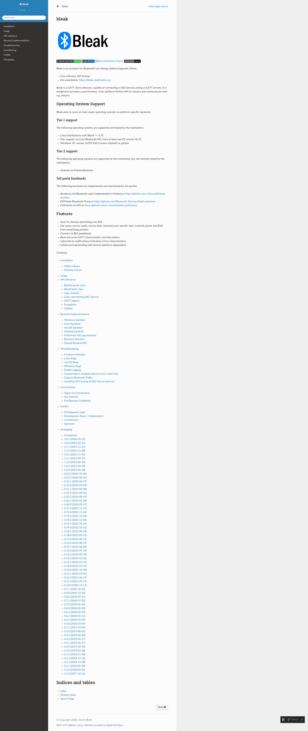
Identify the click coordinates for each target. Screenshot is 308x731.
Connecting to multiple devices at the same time (91, 374)
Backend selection (74, 339)
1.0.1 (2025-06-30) (74, 466)
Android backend (73, 331)
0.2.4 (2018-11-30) (74, 654)
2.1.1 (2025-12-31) (74, 447)
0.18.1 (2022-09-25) (75, 531)
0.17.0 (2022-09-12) (75, 539)
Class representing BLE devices (81, 297)
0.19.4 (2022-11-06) (75, 512)
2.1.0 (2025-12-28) (74, 450)
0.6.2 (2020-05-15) (74, 616)
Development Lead (74, 412)
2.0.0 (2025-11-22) (74, 454)
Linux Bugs (70, 358)
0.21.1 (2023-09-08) (75, 489)
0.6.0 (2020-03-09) (74, 623)
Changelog (9, 59)
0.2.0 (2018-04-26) (74, 670)
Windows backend (74, 320)
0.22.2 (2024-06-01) (75, 477)
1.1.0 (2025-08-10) (74, 462)
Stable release (72, 266)
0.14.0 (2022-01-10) (75, 566)
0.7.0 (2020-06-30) (74, 604)
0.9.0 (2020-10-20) (74, 593)
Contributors (71, 420)
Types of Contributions (77, 393)
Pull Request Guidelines (77, 400)
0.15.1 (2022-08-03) (75, 547)
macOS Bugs (71, 362)
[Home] (57, 6)
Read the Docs (115, 725)
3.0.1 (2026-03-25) (74, 439)
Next (161, 707)
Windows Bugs (72, 366)
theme (88, 725)
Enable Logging (72, 370)
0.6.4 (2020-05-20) (74, 608)
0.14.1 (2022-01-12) (75, 562)
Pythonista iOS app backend (80, 335)
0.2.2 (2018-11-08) (74, 662)
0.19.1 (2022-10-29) (75, 523)
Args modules (71, 293)
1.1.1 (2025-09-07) (74, 458)
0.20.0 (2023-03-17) (75, 504)
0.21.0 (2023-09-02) (75, 493)
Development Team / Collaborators (83, 416)
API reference (10, 36)
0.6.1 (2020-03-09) (74, 620)
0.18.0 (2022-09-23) (75, 535)
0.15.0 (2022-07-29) (75, 550)
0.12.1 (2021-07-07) (75, 573)
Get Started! (71, 397)
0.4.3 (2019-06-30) (74, 635)
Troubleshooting (12, 45)
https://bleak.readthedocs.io (95, 80)
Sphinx (72, 725)
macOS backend (73, 327)
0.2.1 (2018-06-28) (74, 666)
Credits (7, 55)
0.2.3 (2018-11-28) (74, 658)
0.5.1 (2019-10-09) (74, 627)
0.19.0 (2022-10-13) (75, 527)
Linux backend (72, 324)
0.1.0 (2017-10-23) (74, 673)
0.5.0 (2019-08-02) (74, 631)
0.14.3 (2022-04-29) (75, 554)
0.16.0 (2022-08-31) (75, 543)
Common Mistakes (74, 354)
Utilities (68, 308)
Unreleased (70, 435)
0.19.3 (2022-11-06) (75, 516)
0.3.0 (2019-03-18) (74, 650)
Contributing (10, 50)
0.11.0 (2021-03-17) (75, 581)
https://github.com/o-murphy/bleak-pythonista (110, 205)
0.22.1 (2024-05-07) (75, 481)
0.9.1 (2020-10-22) (74, 589)
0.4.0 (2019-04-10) (74, 646)
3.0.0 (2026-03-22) (74, 443)
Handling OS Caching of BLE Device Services (89, 381)
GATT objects (72, 301)
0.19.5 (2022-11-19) (75, 508)
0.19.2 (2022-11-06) (75, 520)
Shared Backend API (75, 343)
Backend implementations (16, 40)
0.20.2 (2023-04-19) (75, 497)
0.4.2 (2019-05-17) (74, 639)
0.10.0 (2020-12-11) (75, 585)
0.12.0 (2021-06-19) (75, 577)
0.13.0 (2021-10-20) (75, 570)
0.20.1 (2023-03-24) (75, 500)
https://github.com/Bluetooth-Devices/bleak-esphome (124, 201)
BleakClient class (73, 289)
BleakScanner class (75, 285)
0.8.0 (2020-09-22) (74, 596)
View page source (158, 6)
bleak (25, 4)
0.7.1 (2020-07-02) (74, 600)
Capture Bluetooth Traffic (78, 377)
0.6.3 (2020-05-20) (74, 612)
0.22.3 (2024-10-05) (75, 473)
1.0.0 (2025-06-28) (74, 470)
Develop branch (73, 270)
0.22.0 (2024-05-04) (75, 485)
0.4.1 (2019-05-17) (74, 643)
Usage (7, 31)
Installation (9, 26)
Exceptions (70, 304)
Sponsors (69, 424)
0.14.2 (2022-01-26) (75, 558)
